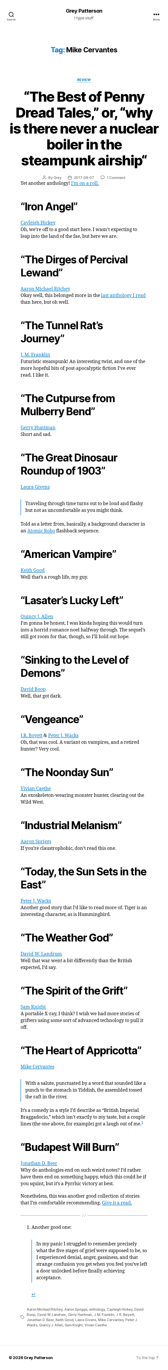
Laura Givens (35, 487)
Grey (57, 177)
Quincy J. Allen (37, 617)
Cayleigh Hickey (38, 223)
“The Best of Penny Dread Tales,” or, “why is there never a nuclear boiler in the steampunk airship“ (83, 128)
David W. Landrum (41, 954)
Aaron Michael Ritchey (45, 289)
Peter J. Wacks (63, 736)
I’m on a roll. (85, 183)
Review (84, 80)
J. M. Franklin (35, 355)
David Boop (33, 689)
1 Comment (116, 177)
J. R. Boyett (125, 1314)
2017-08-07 (84, 177)
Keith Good (33, 570)
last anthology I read (123, 295)
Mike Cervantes (37, 1067)
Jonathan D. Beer (39, 1163)
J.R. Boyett (31, 736)
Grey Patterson (84, 11)
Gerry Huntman (38, 428)
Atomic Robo (41, 531)
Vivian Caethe (36, 789)
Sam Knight (33, 1007)
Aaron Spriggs (36, 842)
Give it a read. (117, 1203)
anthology (97, 1309)
